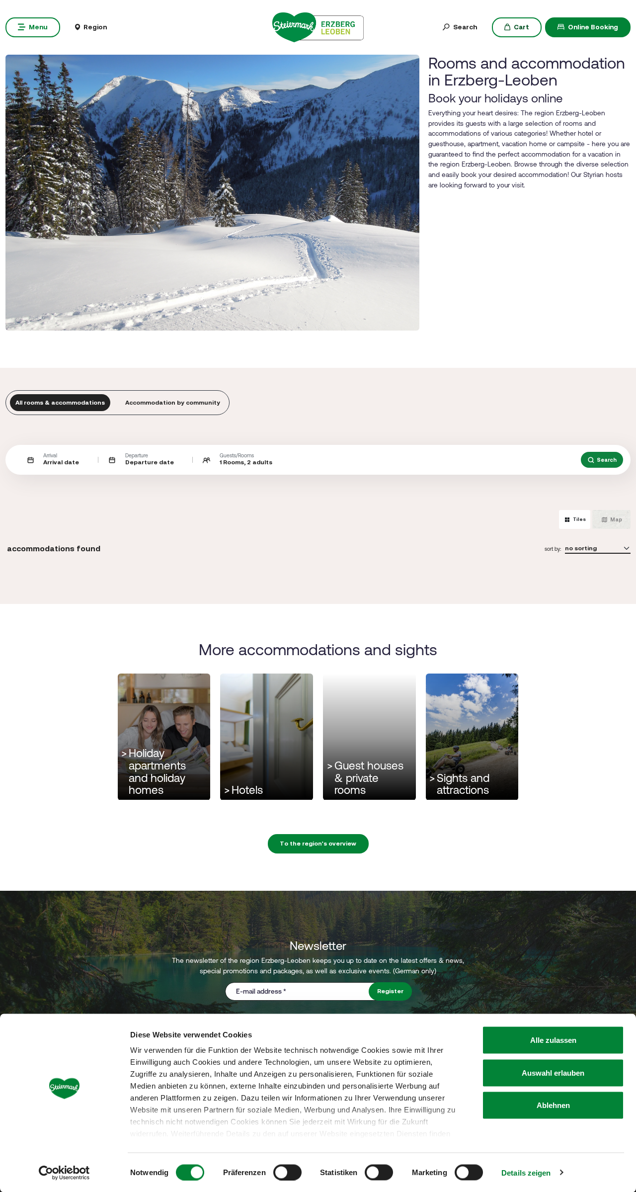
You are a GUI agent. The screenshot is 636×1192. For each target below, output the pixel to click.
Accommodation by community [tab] (172, 402)
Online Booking (593, 27)
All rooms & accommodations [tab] (60, 402)
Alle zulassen (553, 1040)
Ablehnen (553, 1105)
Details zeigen (526, 1172)
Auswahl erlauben (553, 1072)
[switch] (287, 1172)
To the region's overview (318, 843)
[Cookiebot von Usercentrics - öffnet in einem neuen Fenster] (64, 1172)
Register (390, 991)
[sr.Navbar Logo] (317, 26)
